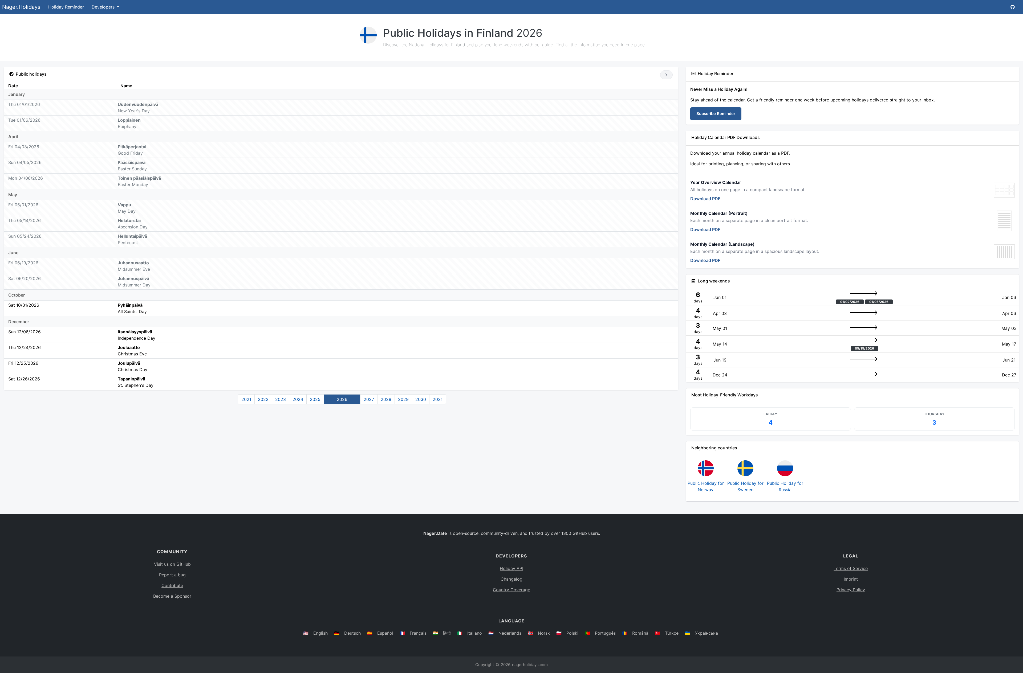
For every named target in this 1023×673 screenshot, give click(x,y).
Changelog (511, 579)
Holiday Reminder (66, 7)
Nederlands (509, 633)
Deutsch (352, 633)
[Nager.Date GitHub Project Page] (1012, 7)
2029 (403, 399)
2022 (263, 399)
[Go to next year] (666, 74)
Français (418, 633)
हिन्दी (447, 633)
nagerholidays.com (530, 664)
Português (605, 633)
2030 (420, 399)
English (320, 633)
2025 (315, 399)
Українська (706, 633)
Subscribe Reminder (715, 113)
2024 (298, 399)
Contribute (172, 585)
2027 (369, 399)
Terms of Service (851, 568)
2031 (438, 399)
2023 (280, 399)
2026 (342, 399)
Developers (104, 7)
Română (640, 633)
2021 (246, 399)
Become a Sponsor (172, 596)
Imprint (851, 579)
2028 (386, 399)
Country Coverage (511, 589)
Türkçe (672, 633)
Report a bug (172, 574)
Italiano (474, 633)
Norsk (544, 633)
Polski (572, 633)
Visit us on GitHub (172, 564)
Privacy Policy (851, 589)
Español (385, 633)
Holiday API (511, 568)
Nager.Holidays (21, 7)
